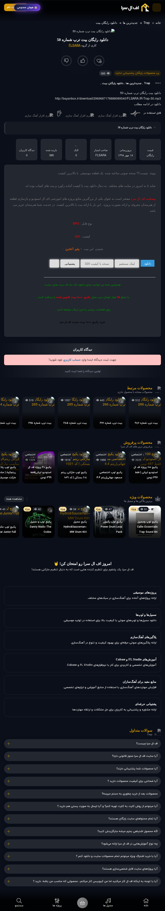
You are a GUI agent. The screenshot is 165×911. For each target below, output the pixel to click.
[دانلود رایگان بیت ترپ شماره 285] (74, 413)
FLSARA (75, 45)
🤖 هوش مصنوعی (27, 7)
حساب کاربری (72, 360)
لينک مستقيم (127, 263)
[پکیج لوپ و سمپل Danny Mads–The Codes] (38, 522)
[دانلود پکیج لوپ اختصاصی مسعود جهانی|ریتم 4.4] (109, 467)
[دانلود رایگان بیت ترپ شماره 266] (109, 413)
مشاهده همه (14, 499)
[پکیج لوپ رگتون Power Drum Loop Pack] (109, 522)
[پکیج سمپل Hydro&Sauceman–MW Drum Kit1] (74, 522)
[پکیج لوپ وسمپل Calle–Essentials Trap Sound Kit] (145, 522)
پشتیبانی (70, 263)
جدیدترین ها (130, 22)
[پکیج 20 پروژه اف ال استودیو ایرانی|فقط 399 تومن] (38, 467)
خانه (158, 22)
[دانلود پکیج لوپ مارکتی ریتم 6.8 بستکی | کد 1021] (74, 467)
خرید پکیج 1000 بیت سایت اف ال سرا (82, 322)
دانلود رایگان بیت (106, 22)
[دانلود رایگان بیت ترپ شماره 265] (38, 413)
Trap (147, 22)
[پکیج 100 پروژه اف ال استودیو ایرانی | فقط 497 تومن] (145, 467)
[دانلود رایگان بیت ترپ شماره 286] (145, 413)
